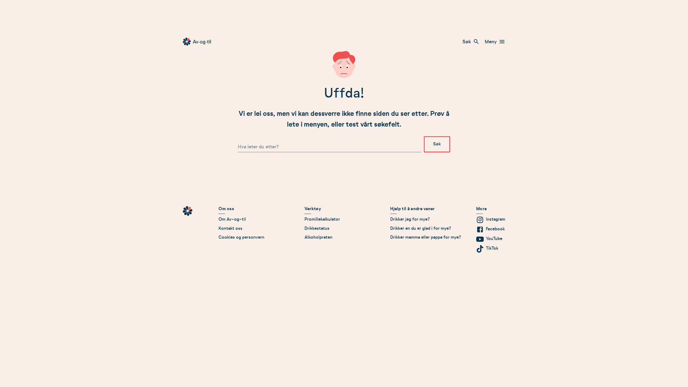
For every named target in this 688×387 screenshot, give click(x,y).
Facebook (495, 229)
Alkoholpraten (318, 237)
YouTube (494, 238)
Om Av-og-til (232, 219)
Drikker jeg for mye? (410, 219)
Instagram (495, 219)
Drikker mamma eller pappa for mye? (425, 237)
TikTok (492, 248)
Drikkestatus (316, 228)
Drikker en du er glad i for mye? (420, 228)
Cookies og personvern (241, 237)
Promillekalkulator (322, 219)
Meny (491, 42)
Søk (467, 42)
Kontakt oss (230, 228)
